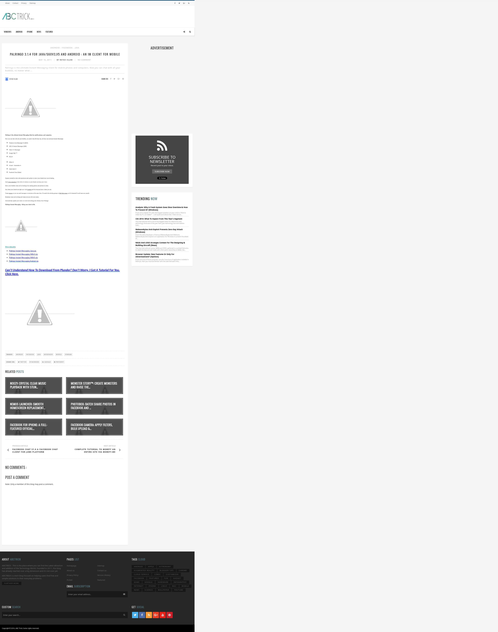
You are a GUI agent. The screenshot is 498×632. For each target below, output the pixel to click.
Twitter (22, 362)
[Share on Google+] (119, 79)
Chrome (183, 570)
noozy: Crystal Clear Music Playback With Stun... (28, 385)
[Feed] (189, 3)
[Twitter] (179, 3)
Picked (69, 580)
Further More (11, 583)
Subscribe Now (162, 171)
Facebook (67, 48)
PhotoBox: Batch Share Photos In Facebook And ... (93, 406)
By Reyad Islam (65, 60)
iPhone (29, 31)
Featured (49, 31)
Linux (164, 586)
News (39, 31)
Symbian (68, 354)
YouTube (178, 590)
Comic (157, 574)
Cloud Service (141, 574)
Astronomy (165, 566)
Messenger (48, 354)
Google (47, 362)
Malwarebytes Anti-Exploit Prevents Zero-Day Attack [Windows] (159, 230)
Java (77, 48)
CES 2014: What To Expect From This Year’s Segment (159, 219)
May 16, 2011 (45, 60)
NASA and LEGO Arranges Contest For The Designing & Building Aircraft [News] (160, 243)
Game (137, 582)
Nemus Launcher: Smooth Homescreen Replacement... (27, 406)
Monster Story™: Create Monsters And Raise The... (94, 385)
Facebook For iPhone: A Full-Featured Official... (28, 426)
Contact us (101, 570)
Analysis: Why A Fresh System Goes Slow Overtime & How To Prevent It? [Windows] (162, 208)
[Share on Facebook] (111, 79)
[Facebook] (175, 3)
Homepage (71, 565)
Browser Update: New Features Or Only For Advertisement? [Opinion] (155, 255)
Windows (7, 31)
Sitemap (33, 3)
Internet (138, 586)
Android (19, 31)
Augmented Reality (144, 570)
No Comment (84, 60)
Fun (166, 578)
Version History (103, 575)
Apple (151, 566)
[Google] (184, 3)
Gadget (177, 578)
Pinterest (59, 362)
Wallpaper (163, 590)
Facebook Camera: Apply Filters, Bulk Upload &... (91, 426)
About (7, 3)
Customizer (172, 574)
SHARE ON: (10, 362)
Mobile (59, 354)
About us (71, 570)
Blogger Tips (167, 570)
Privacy (23, 3)
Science (149, 590)
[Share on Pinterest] (123, 79)
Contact (15, 3)
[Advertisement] (145, 16)
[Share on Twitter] (114, 79)
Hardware (163, 582)
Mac (174, 586)
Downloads (10, 247)
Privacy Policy (72, 575)
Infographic (180, 582)
